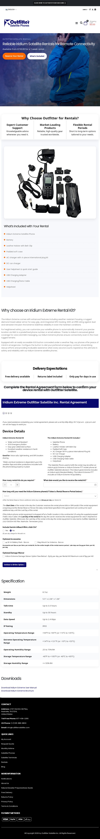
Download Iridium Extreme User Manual (19, 687)
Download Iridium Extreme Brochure (17, 690)
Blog (3, 766)
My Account (6, 739)
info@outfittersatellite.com (18, 727)
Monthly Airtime (7, 748)
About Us (5, 783)
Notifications (6, 778)
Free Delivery (6, 792)
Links (85, 9)
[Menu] (77, 23)
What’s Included (37, 56)
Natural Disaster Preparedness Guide (17, 788)
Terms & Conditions (9, 806)
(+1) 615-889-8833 (18, 723)
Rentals (4, 762)
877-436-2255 (22, 718)
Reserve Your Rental (14, 56)
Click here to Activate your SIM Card (49, 3)
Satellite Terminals (9, 757)
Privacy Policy (7, 801)
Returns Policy (7, 797)
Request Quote (7, 744)
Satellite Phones (8, 753)
